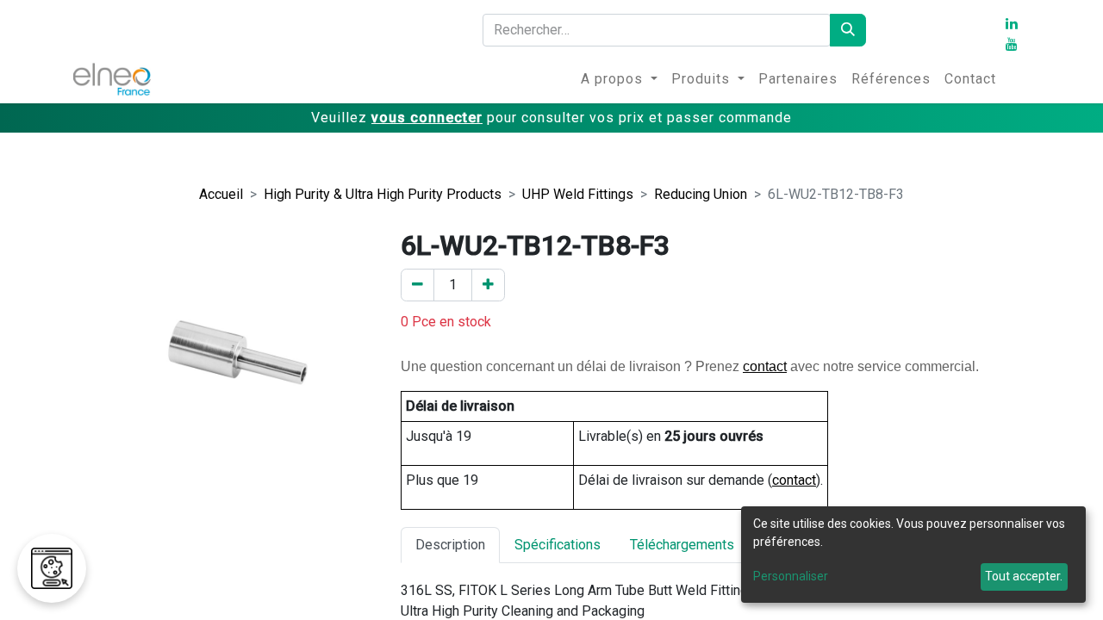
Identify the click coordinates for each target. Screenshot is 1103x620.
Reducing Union (700, 194)
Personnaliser (790, 576)
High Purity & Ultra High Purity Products (383, 194)
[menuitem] (619, 79)
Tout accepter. (1023, 576)
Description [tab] (450, 544)
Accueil (221, 194)
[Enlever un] (417, 285)
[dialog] (913, 554)
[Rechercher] (848, 30)
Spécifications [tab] (557, 544)
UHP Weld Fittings (577, 194)
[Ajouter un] (488, 285)
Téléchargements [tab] (682, 544)
